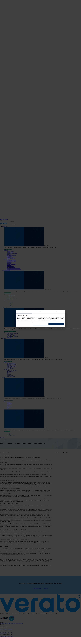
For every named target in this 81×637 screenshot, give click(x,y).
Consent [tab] (24, 311)
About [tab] (57, 311)
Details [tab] (40, 311)
